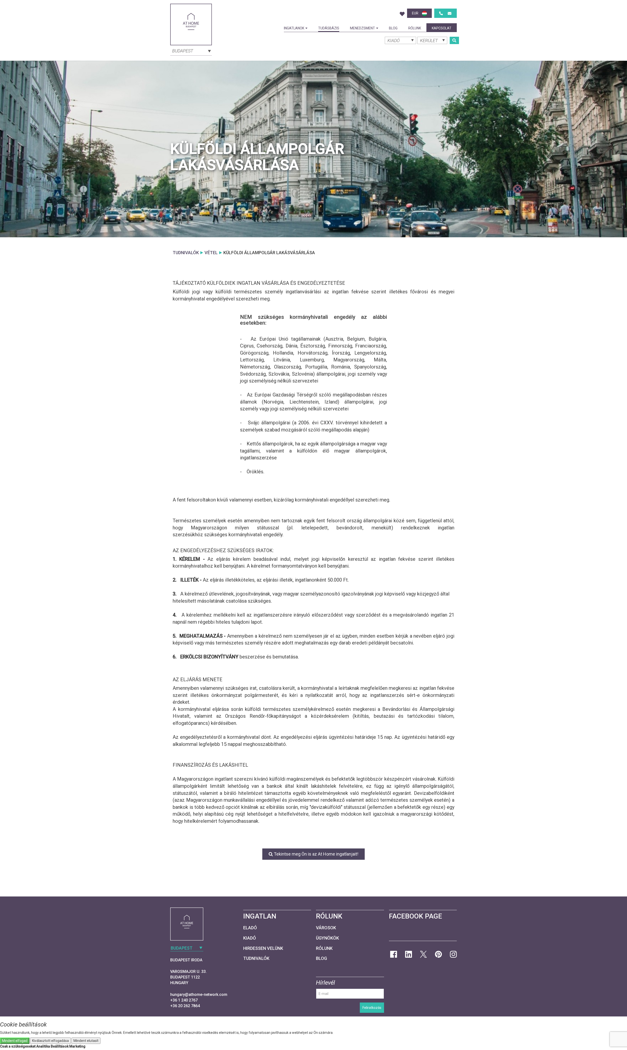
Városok (326, 927)
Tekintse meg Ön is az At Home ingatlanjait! (315, 854)
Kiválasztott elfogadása (50, 1041)
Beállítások (60, 1046)
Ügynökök (327, 938)
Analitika (43, 1046)
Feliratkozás (371, 1008)
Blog (393, 28)
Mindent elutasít (85, 1041)
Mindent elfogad (14, 1041)
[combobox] (191, 50)
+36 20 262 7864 (185, 1005)
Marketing (77, 1046)
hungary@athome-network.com (198, 994)
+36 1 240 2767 (184, 1000)
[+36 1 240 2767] (441, 13)
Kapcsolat (441, 28)
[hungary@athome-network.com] (449, 13)
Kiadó (249, 938)
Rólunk (414, 28)
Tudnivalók (256, 958)
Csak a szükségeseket (18, 1046)
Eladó (250, 927)
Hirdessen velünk (263, 948)
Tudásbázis (328, 28)
